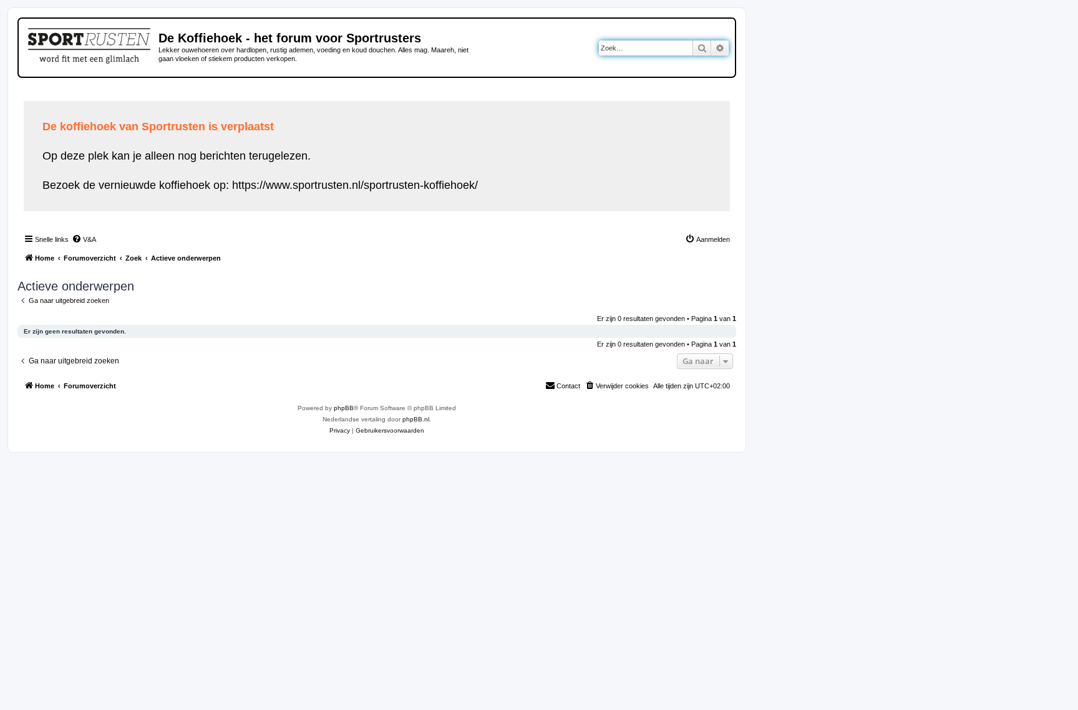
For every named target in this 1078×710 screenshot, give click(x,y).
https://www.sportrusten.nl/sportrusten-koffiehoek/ (355, 185)
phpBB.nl (415, 419)
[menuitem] (84, 239)
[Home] (90, 43)
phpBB (344, 408)
